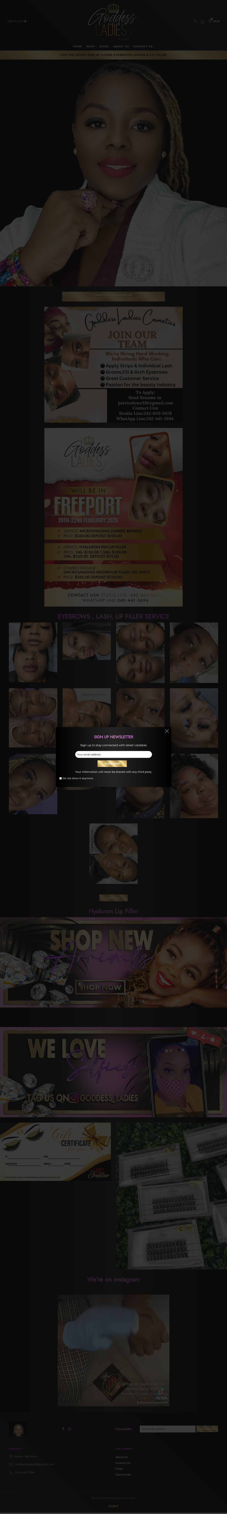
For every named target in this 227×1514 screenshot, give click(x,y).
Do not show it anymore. (78, 778)
